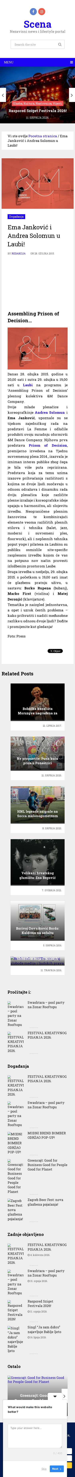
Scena (37, 24)
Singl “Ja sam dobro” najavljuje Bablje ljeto (44, 1329)
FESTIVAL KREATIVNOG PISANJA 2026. (47, 1035)
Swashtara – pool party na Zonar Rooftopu (46, 1004)
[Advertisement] (38, 283)
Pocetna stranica (42, 136)
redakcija (19, 253)
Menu (9, 62)
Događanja (16, 216)
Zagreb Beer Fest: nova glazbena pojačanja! (45, 1202)
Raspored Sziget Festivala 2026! (40, 1303)
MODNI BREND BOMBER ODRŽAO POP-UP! (47, 1135)
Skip (44, 1468)
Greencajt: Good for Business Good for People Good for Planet (47, 1165)
